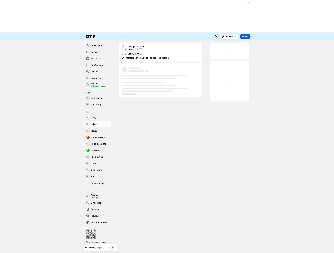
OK (112, 247)
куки (100, 248)
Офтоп (131, 49)
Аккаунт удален (136, 46)
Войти (245, 36)
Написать (231, 36)
